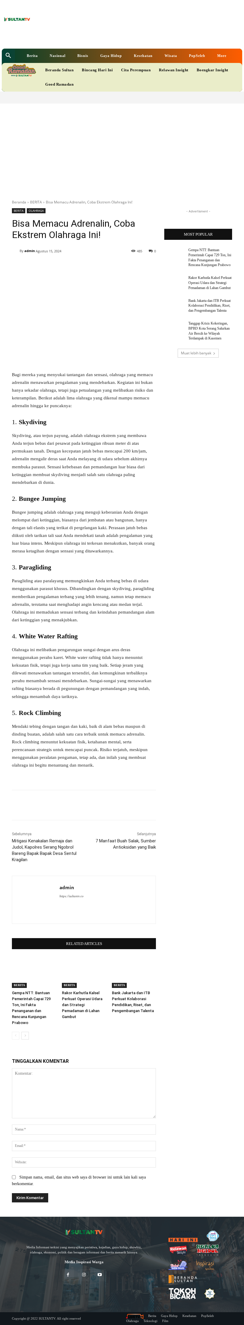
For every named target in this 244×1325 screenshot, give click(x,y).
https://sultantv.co (72, 896)
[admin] (16, 251)
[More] (115, 266)
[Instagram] (84, 1275)
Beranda (19, 202)
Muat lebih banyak (196, 353)
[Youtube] (115, 37)
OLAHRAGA (36, 211)
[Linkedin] (96, 37)
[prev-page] (15, 1036)
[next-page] (25, 1036)
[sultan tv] (84, 1232)
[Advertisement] (122, 148)
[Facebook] (87, 37)
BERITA (36, 202)
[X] (105, 37)
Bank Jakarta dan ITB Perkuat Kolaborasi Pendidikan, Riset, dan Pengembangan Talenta (209, 306)
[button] (8, 55)
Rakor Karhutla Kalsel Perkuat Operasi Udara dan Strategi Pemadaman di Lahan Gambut (82, 1005)
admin (29, 250)
